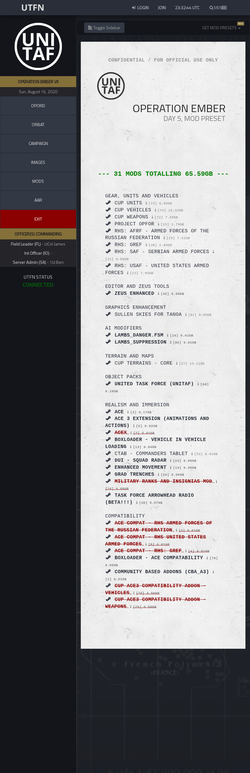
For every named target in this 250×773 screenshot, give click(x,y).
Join (162, 7)
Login (143, 7)
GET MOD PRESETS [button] (220, 27)
